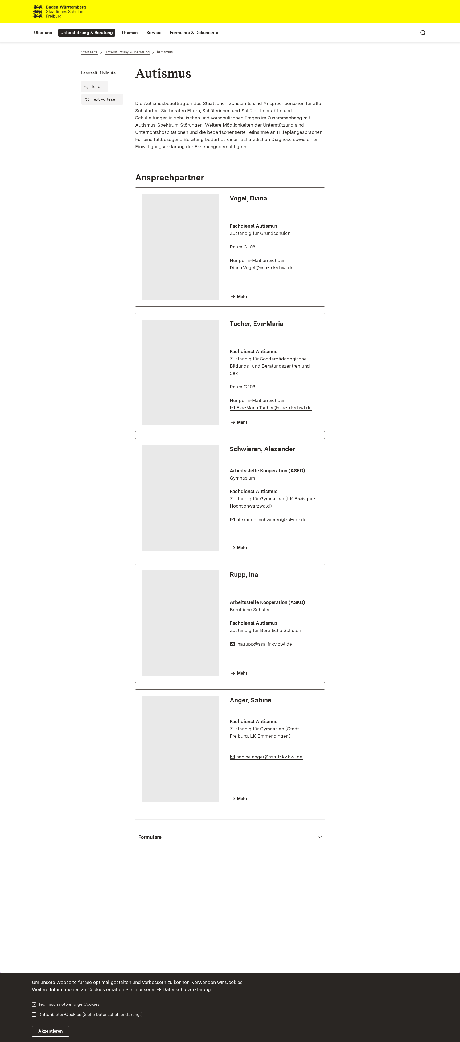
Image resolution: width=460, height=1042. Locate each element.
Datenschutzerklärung (187, 989)
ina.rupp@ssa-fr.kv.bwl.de (264, 644)
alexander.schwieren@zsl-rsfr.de (271, 519)
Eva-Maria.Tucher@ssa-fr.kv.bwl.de (274, 407)
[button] (94, 86)
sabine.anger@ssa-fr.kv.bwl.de (269, 756)
